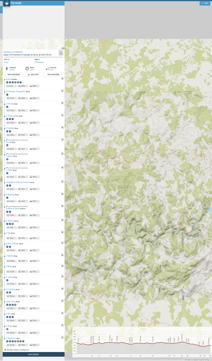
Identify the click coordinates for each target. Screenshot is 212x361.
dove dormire (33, 354)
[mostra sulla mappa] (62, 78)
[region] (106, 180)
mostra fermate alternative (18, 350)
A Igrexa (63, 48)
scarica (61, 54)
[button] (1, 9)
